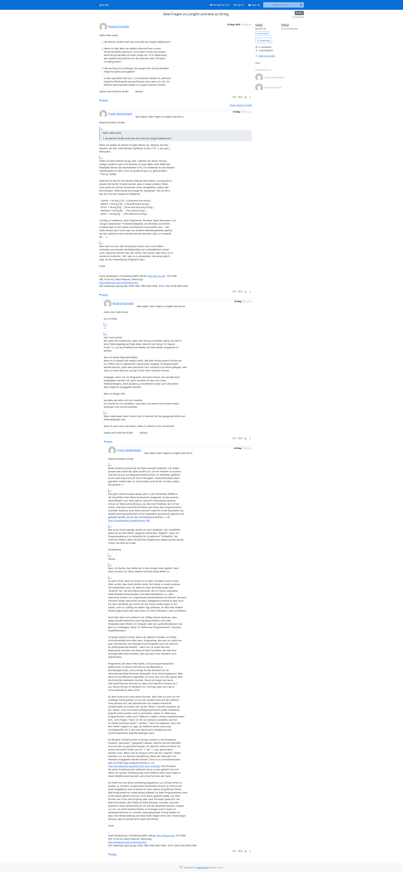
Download (264, 40)
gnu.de (104, 5)
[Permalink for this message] (250, 97)
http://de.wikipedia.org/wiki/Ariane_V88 (129, 520)
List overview (262, 33)
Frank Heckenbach (120, 114)
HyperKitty (202, 867)
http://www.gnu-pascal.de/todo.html (118, 282)
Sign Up (255, 4)
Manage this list (221, 4)
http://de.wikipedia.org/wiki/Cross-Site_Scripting (133, 766)
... (101, 128)
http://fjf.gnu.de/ (156, 275)
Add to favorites (267, 55)
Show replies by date (241, 105)
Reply (105, 100)
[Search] (301, 5)
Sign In (240, 4)
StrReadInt (298, 16)
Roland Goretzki (118, 26)
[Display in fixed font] (245, 97)
